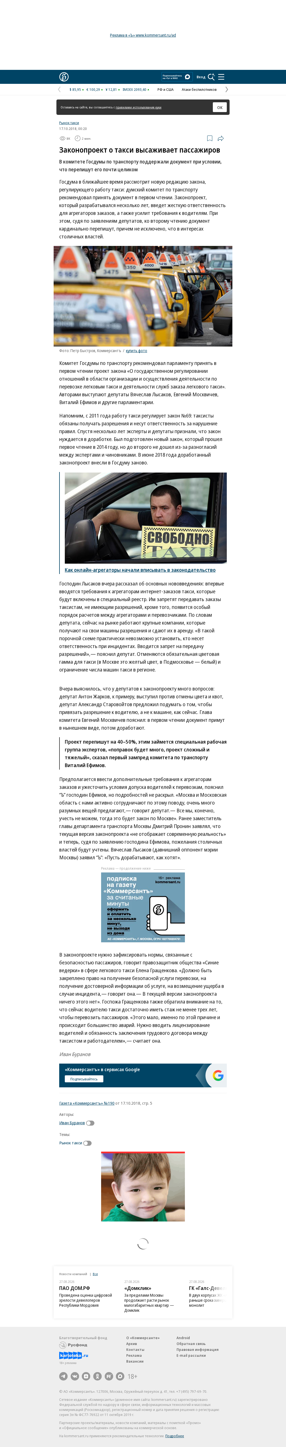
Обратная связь (191, 1343)
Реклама (134, 1355)
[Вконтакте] (75, 1376)
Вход (201, 76)
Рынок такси (69, 122)
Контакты (135, 1349)
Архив (131, 1343)
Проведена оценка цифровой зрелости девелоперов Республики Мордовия (85, 1300)
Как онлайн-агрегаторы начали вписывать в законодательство (140, 569)
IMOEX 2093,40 (134, 89)
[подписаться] (91, 1123)
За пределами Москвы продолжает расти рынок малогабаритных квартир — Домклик (149, 1302)
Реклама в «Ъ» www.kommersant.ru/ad (143, 35)
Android (183, 1337)
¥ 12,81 (111, 89)
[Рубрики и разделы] (221, 77)
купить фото (136, 350)
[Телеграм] (63, 1376)
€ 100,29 (93, 89)
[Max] (120, 1376)
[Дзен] (86, 1376)
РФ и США (165, 89)
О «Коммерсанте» (143, 1337)
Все (95, 1274)
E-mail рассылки (191, 1355)
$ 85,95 (75, 89)
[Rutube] (109, 1376)
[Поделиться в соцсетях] (220, 138)
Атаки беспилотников (199, 89)
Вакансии (135, 1361)
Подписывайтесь (84, 1078)
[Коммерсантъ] (64, 77)
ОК (220, 107)
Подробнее (174, 1435)
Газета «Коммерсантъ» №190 (87, 1103)
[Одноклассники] (97, 1376)
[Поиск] (211, 77)
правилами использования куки (138, 107)
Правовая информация (198, 1349)
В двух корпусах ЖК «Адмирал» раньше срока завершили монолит (216, 1300)
